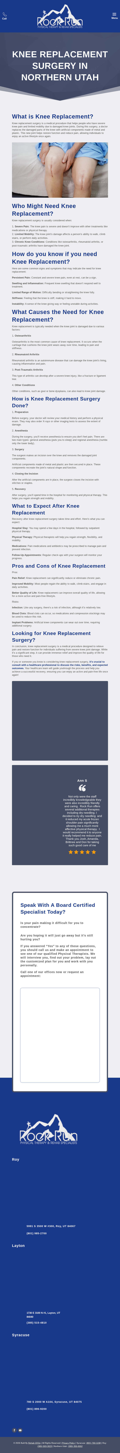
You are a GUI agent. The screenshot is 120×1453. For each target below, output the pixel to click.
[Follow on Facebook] (14, 1430)
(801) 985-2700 (37, 1233)
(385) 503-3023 (44, 1446)
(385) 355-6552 (75, 1446)
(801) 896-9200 (37, 1408)
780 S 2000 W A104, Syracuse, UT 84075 (54, 1401)
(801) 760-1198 (93, 1443)
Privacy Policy (68, 1443)
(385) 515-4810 (37, 1322)
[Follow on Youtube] (20, 1430)
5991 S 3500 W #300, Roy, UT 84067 (51, 1226)
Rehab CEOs (34, 1443)
